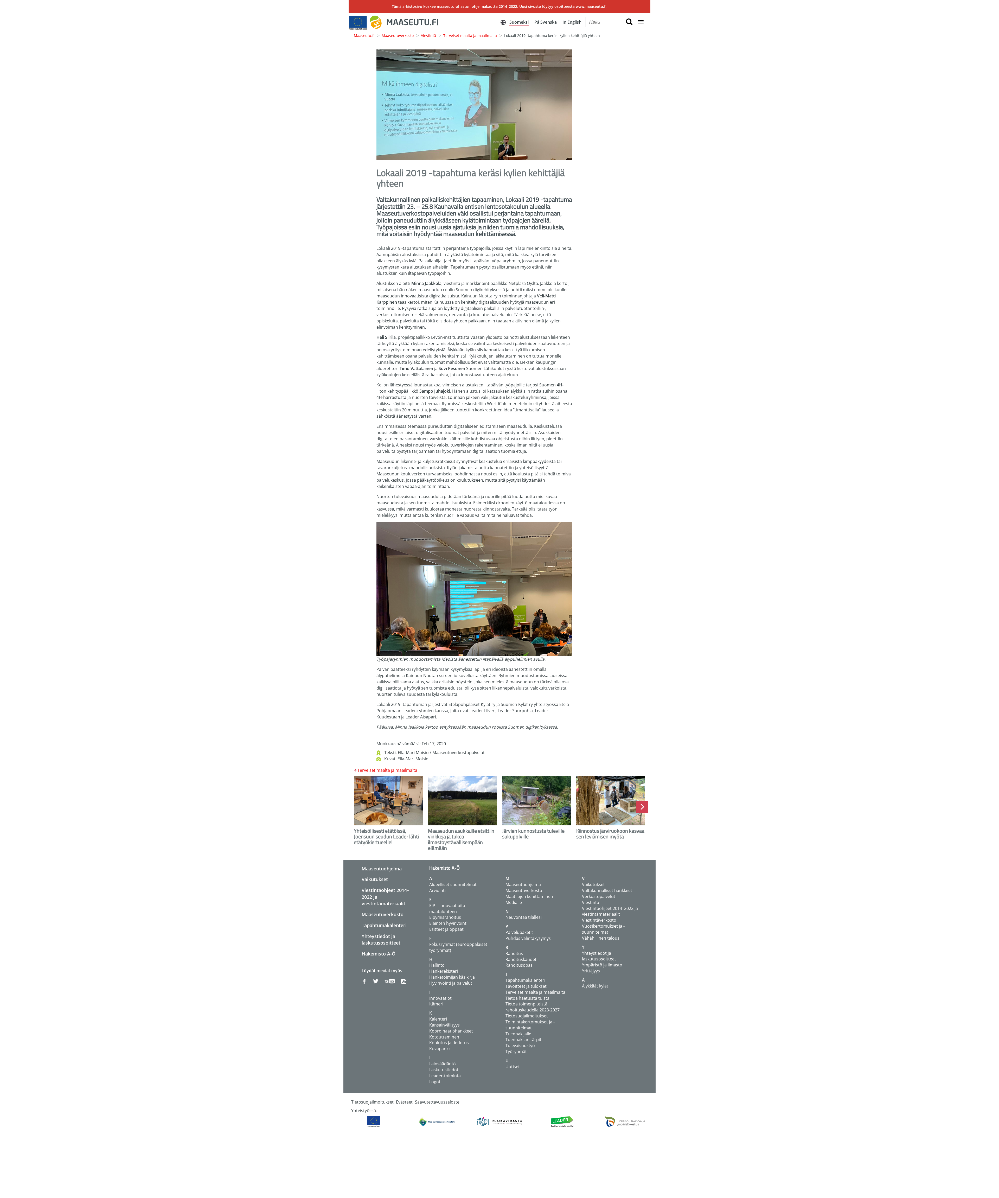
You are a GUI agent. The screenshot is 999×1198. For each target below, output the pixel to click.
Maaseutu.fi (364, 35)
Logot (434, 1082)
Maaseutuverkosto (398, 35)
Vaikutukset (375, 879)
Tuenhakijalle (518, 1034)
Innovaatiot (440, 998)
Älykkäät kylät (595, 986)
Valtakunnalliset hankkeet (607, 890)
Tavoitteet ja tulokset (526, 986)
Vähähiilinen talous (600, 938)
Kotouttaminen (444, 1037)
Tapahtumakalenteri (384, 925)
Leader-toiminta (445, 1076)
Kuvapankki (440, 1049)
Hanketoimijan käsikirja (452, 977)
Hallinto (437, 965)
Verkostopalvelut (598, 896)
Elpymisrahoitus (445, 917)
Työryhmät (516, 1051)
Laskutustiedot (443, 1070)
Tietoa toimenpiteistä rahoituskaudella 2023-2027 (532, 1007)
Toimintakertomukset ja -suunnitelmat (530, 1025)
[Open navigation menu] (640, 22)
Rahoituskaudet (520, 959)
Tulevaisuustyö (520, 1045)
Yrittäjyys (591, 971)
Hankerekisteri (443, 971)
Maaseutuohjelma (382, 868)
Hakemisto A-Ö (378, 954)
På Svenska (545, 22)
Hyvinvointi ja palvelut (450, 983)
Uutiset (512, 1066)
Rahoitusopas (519, 965)
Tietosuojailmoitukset (526, 1016)
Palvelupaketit (519, 932)
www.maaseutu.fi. (591, 6)
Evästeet (404, 1102)
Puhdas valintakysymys (528, 938)
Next (642, 807)
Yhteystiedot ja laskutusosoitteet (381, 939)
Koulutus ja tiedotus (449, 1043)
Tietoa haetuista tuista (527, 998)
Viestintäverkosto (599, 920)
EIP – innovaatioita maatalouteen (447, 908)
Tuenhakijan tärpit (523, 1039)
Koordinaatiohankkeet (451, 1031)
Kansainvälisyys (444, 1025)
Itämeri (436, 1004)
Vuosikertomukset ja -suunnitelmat (603, 929)
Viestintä (428, 35)
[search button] (629, 22)
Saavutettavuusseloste (437, 1102)
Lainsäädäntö (442, 1064)
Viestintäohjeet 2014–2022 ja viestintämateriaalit (610, 911)
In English (571, 22)
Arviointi (437, 890)
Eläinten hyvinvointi (448, 923)
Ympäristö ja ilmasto (602, 965)
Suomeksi (519, 22)
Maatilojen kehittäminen (529, 896)
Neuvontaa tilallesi (523, 917)
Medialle (513, 902)
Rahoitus (514, 953)
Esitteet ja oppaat (446, 929)
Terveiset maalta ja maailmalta (470, 35)
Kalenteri (438, 1019)
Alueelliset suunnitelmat (453, 884)
